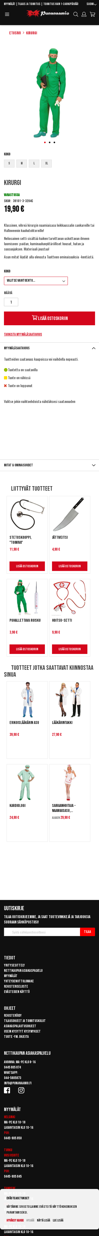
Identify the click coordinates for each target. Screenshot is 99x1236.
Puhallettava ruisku (25, 620)
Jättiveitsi (60, 537)
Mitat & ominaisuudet (18, 465)
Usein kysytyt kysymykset (22, 1031)
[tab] (49, 348)
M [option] (22, 163)
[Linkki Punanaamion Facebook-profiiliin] (8, 1090)
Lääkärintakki (62, 722)
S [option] (9, 163)
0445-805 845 (13, 1176)
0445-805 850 (13, 1138)
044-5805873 (12, 1078)
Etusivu (15, 33)
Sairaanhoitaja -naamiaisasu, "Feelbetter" (64, 808)
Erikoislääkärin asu (24, 722)
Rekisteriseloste (16, 986)
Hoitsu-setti (62, 620)
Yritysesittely (14, 965)
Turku (8, 1150)
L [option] (34, 163)
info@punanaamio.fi (17, 1083)
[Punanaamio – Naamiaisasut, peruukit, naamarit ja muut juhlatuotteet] (47, 13)
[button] (92, 5)
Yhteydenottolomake (19, 981)
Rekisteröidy (13, 1015)
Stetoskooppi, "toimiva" (20, 540)
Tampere (10, 1188)
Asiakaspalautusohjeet (20, 1026)
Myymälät (9, 4)
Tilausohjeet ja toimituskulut (25, 1021)
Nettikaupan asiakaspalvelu (23, 970)
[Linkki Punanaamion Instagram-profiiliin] (22, 1090)
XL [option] (46, 163)
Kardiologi (17, 805)
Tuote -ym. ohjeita (16, 1036)
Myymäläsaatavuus (17, 348)
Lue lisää (58, 1221)
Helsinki (9, 1117)
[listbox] (49, 164)
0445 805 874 (12, 1067)
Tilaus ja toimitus (29, 4)
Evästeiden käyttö (17, 991)
